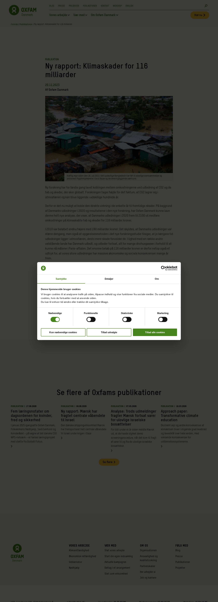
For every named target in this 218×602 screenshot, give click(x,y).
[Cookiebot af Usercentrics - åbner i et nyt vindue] (163, 268)
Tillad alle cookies (155, 332)
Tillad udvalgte (109, 332)
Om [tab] (157, 278)
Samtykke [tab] (61, 278)
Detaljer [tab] (109, 278)
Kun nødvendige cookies (63, 332)
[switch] (91, 319)
